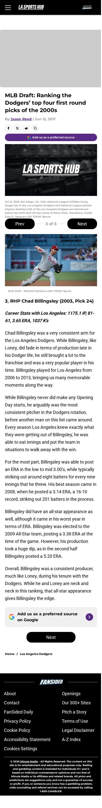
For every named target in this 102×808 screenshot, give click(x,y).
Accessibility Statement (27, 739)
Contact (12, 702)
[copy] (35, 128)
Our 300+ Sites (76, 702)
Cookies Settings (20, 748)
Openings (71, 693)
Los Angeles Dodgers (36, 654)
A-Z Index (71, 739)
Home (10, 654)
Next (82, 223)
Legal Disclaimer (78, 730)
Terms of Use (75, 721)
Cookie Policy (17, 730)
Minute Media (29, 761)
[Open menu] (8, 7)
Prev (19, 223)
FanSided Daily (18, 712)
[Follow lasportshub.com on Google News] (89, 617)
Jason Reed (21, 119)
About (10, 693)
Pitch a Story (74, 712)
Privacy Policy (17, 721)
